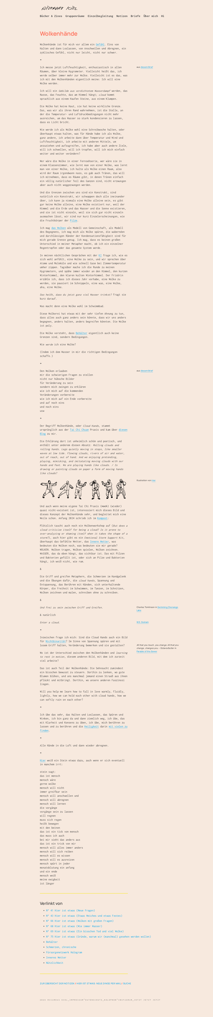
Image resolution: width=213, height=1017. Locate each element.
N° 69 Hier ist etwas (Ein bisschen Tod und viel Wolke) (85, 931)
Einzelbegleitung (100, 16)
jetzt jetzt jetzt (147, 1000)
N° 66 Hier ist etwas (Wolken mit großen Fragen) (80, 920)
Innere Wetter (99, 541)
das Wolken (58, 228)
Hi (162, 16)
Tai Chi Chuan (79, 429)
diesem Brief (147, 67)
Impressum (77, 1000)
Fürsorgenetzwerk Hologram (64, 952)
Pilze (73, 220)
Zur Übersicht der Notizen (57, 983)
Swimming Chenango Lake (157, 609)
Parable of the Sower (147, 651)
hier (154, 480)
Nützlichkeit (54, 962)
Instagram (126, 1000)
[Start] (59, 8)
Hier (43, 760)
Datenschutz (94, 1000)
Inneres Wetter (56, 957)
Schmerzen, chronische (61, 947)
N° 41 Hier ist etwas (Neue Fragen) (70, 910)
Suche (127, 983)
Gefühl (100, 44)
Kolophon (110, 1000)
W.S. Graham (143, 622)
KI (100, 255)
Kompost (102, 518)
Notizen (122, 16)
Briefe (135, 16)
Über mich (151, 16)
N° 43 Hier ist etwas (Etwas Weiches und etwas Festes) (84, 915)
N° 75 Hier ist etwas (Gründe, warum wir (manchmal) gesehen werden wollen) (98, 936)
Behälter (81, 333)
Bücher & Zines (51, 16)
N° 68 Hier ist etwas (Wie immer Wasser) (74, 926)
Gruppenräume (75, 16)
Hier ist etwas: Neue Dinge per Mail (99, 983)
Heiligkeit (91, 726)
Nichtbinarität (56, 641)
